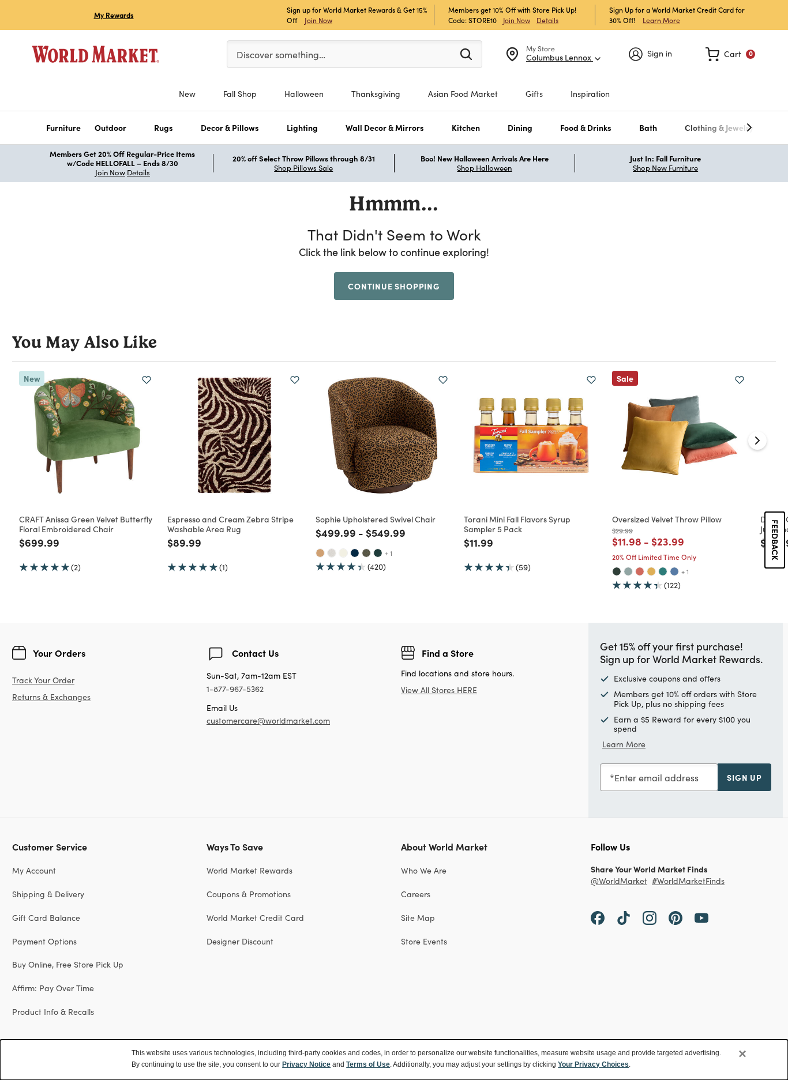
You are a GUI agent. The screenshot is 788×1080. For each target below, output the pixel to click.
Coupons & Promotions (249, 894)
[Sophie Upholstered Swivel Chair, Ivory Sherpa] (343, 553)
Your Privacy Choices (593, 1064)
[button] (63, 127)
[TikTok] (624, 917)
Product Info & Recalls (53, 1011)
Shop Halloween (484, 168)
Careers (415, 894)
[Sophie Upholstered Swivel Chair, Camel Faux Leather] (320, 553)
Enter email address (656, 778)
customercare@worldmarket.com (268, 720)
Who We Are (423, 870)
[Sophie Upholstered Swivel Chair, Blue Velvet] (354, 553)
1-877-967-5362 (235, 689)
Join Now (318, 20)
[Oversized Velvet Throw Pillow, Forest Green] (616, 571)
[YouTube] (701, 917)
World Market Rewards (249, 870)
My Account (34, 870)
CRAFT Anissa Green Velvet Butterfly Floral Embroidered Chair (85, 524)
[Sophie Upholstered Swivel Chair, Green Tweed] (366, 553)
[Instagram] (649, 917)
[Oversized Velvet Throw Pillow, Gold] (651, 571)
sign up (744, 777)
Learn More (661, 20)
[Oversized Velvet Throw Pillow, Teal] (662, 571)
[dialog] (394, 1060)
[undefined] (713, 127)
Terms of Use (368, 1064)
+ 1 (388, 553)
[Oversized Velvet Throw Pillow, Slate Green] (628, 571)
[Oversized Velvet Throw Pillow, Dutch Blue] (674, 571)
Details (547, 20)
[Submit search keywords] (466, 53)
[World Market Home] (95, 54)
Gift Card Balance (46, 917)
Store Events (424, 941)
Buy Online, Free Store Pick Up (67, 964)
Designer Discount (240, 941)
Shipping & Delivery (48, 894)
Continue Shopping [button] (394, 286)
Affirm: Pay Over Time (53, 988)
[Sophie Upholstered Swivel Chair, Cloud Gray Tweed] (331, 553)
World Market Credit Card (255, 917)
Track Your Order (43, 680)
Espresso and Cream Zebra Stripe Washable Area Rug (230, 524)
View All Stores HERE (439, 689)
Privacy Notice (306, 1064)
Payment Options (44, 941)
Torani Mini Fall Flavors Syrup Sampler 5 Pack (517, 524)
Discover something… (281, 54)
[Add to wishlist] (146, 380)
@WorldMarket (619, 881)
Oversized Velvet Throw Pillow (667, 519)
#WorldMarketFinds (688, 881)
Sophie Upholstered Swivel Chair (376, 519)
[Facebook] (598, 917)
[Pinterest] (675, 917)
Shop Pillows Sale (303, 168)
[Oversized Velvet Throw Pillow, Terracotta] (639, 571)
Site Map (418, 917)
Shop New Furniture (665, 168)
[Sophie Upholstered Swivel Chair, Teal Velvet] (377, 553)
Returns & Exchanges (51, 697)
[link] (730, 54)
